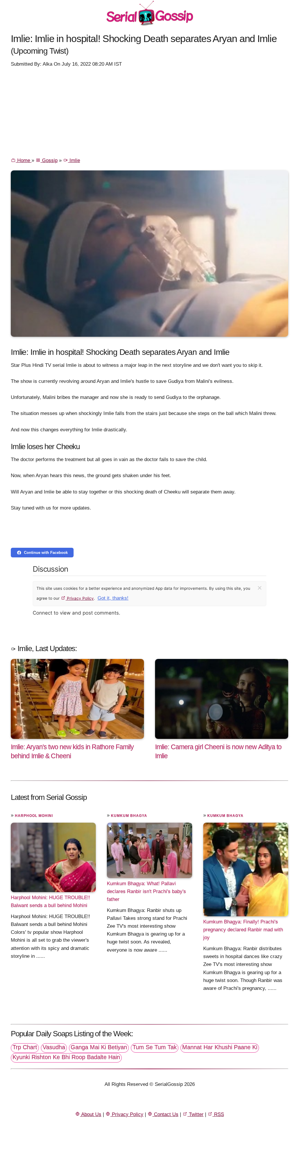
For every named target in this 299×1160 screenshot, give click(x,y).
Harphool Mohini (34, 816)
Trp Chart (25, 1047)
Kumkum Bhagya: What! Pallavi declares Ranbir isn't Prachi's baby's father (146, 891)
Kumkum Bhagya (129, 816)
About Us (90, 1114)
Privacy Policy (80, 598)
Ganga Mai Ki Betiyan (99, 1047)
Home (24, 160)
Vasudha (54, 1047)
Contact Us (165, 1114)
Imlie (74, 160)
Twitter (195, 1114)
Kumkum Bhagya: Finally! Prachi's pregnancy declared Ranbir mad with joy (243, 929)
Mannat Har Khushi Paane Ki (219, 1047)
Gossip (49, 160)
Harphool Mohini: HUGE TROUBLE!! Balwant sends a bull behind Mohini (50, 901)
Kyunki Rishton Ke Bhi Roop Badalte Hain (66, 1057)
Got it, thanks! (113, 598)
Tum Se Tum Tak (155, 1047)
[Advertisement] (149, 112)
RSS (218, 1114)
